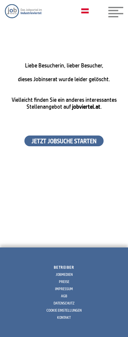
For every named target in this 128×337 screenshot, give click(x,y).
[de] (86, 11)
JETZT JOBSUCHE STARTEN (64, 140)
